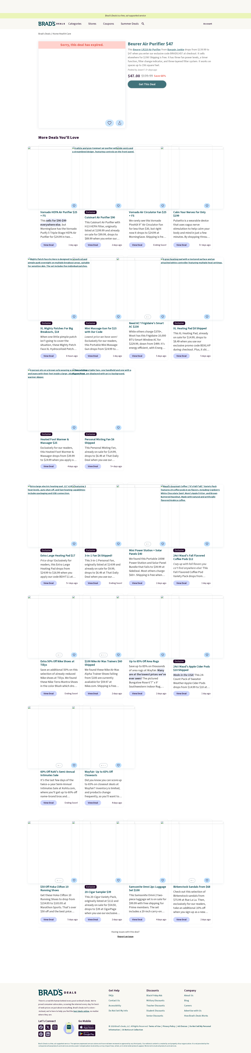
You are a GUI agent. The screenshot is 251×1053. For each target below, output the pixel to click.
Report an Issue (125, 936)
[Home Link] (52, 23)
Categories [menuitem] (74, 24)
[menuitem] (130, 24)
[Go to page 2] (148, 317)
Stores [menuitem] (92, 24)
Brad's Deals (44, 33)
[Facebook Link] (41, 1027)
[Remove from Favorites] (109, 123)
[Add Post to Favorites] (74, 654)
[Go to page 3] (105, 655)
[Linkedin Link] (48, 1034)
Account (207, 23)
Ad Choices (183, 1026)
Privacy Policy (169, 1026)
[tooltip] (109, 123)
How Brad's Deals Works (196, 1015)
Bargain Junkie (175, 49)
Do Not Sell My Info (118, 1010)
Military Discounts (155, 1000)
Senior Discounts (154, 1015)
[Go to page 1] (147, 317)
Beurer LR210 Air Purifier (147, 49)
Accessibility (115, 1005)
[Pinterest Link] (41, 1034)
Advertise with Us (192, 1010)
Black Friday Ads (154, 995)
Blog (186, 1000)
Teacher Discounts (155, 1005)
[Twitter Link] (48, 1027)
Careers (188, 1005)
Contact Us (114, 1000)
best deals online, (81, 1011)
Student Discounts (155, 1010)
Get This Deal (147, 84)
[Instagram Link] (55, 1027)
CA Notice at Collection (132, 1029)
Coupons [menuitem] (108, 24)
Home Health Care (62, 33)
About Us (188, 995)
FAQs (111, 995)
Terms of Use (155, 1026)
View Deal (49, 245)
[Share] (120, 123)
